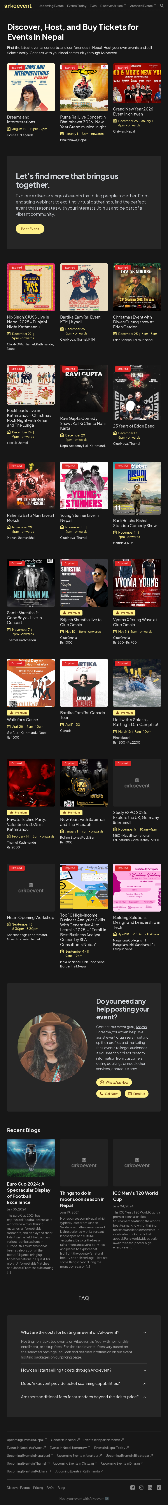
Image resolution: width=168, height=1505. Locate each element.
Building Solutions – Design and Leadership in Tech (136, 922)
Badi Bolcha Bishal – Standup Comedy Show (135, 523)
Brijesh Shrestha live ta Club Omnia (81, 622)
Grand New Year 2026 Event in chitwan (133, 111)
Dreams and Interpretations (21, 119)
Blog (61, 1487)
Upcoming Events (51, 6)
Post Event (30, 228)
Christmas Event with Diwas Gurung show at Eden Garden (133, 321)
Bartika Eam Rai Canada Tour (82, 715)
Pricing (38, 1487)
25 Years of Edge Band (134, 425)
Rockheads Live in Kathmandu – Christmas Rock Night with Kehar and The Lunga (29, 418)
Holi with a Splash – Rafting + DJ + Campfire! (135, 722)
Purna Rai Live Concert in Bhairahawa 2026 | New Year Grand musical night (83, 121)
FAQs (50, 1487)
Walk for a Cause (22, 719)
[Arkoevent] (18, 5)
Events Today (76, 6)
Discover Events (18, 1487)
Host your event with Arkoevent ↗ (84, 1498)
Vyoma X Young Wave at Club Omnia (135, 622)
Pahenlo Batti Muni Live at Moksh (30, 518)
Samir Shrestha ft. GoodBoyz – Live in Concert (24, 617)
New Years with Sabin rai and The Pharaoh (82, 822)
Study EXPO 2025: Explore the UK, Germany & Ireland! (136, 817)
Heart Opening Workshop (30, 917)
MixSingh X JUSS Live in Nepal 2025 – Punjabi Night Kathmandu (28, 321)
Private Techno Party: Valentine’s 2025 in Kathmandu (26, 824)
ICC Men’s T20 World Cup (135, 1196)
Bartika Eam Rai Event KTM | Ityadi (80, 319)
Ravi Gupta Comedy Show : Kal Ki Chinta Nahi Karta (83, 423)
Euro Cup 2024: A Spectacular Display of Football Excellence (29, 1193)
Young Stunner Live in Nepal (79, 518)
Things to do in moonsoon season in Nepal (82, 1199)
